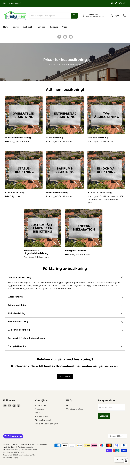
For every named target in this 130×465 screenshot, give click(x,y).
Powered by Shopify (10, 457)
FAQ (4, 3)
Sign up (104, 415)
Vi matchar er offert (16, 3)
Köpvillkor (39, 412)
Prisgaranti (39, 409)
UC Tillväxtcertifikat (10, 450)
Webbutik (28, 27)
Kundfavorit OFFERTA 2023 (13, 452)
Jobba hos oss (42, 444)
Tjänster (15, 27)
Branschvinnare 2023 (29, 450)
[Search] (74, 16)
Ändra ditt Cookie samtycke (46, 423)
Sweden (116, 436)
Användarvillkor (9, 447)
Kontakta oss (65, 376)
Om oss (41, 27)
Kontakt (54, 27)
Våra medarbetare (27, 444)
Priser (64, 27)
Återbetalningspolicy (43, 420)
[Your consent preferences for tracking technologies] (126, 461)
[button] (65, 86)
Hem (5, 27)
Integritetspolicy (41, 416)
